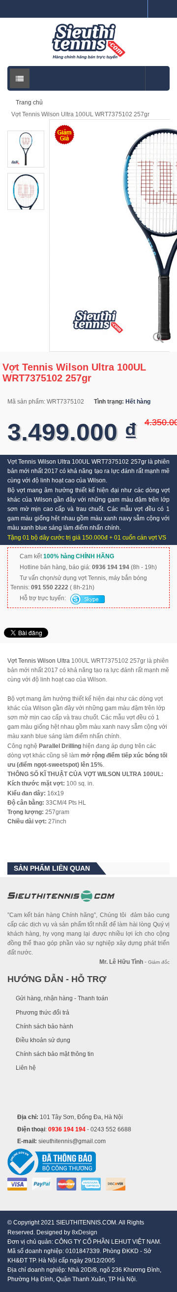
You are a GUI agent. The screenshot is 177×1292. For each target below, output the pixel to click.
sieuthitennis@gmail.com (72, 1141)
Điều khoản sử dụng (43, 1040)
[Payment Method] (17, 1184)
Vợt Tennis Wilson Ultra (38, 660)
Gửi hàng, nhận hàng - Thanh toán (62, 998)
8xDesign (84, 1232)
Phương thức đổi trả (42, 1012)
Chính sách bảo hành (44, 1026)
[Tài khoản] (159, 9)
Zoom (158, 337)
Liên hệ (26, 1067)
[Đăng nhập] (136, 9)
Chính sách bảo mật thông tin (55, 1054)
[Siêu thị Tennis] (88, 41)
